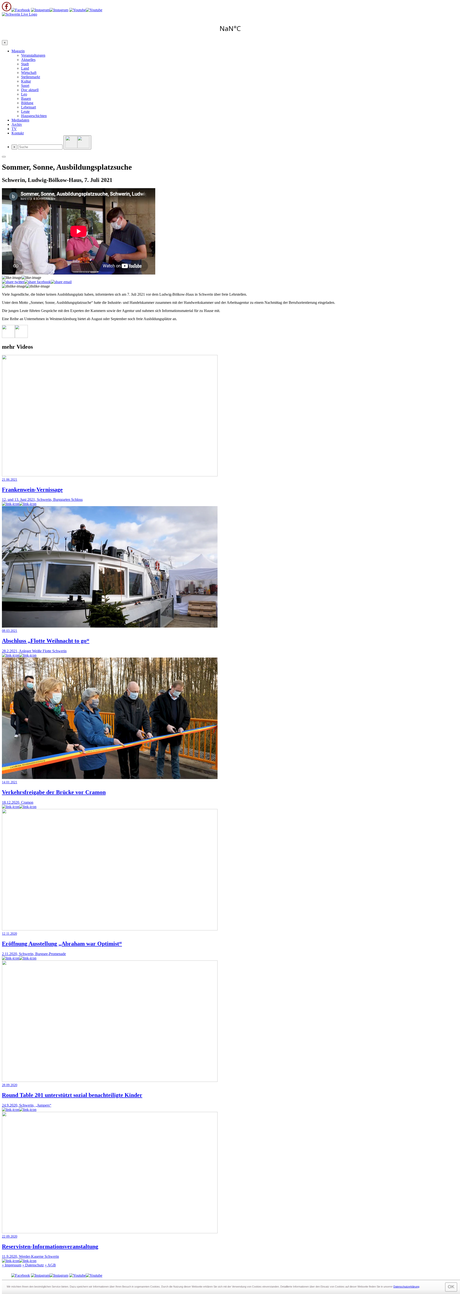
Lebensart (28, 107)
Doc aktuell (30, 90)
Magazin (18, 51)
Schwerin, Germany (230, 28)
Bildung (27, 103)
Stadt (25, 64)
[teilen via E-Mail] (61, 282)
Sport (25, 86)
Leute (25, 111)
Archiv (17, 124)
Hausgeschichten (34, 116)
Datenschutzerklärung (406, 1286)
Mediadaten (20, 120)
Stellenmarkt (30, 77)
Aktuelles (28, 60)
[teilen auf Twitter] (13, 282)
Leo (24, 94)
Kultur (26, 81)
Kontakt (18, 133)
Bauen (26, 98)
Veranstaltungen (33, 55)
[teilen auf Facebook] (37, 282)
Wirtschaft (28, 73)
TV (14, 129)
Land (25, 68)
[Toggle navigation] (4, 156)
